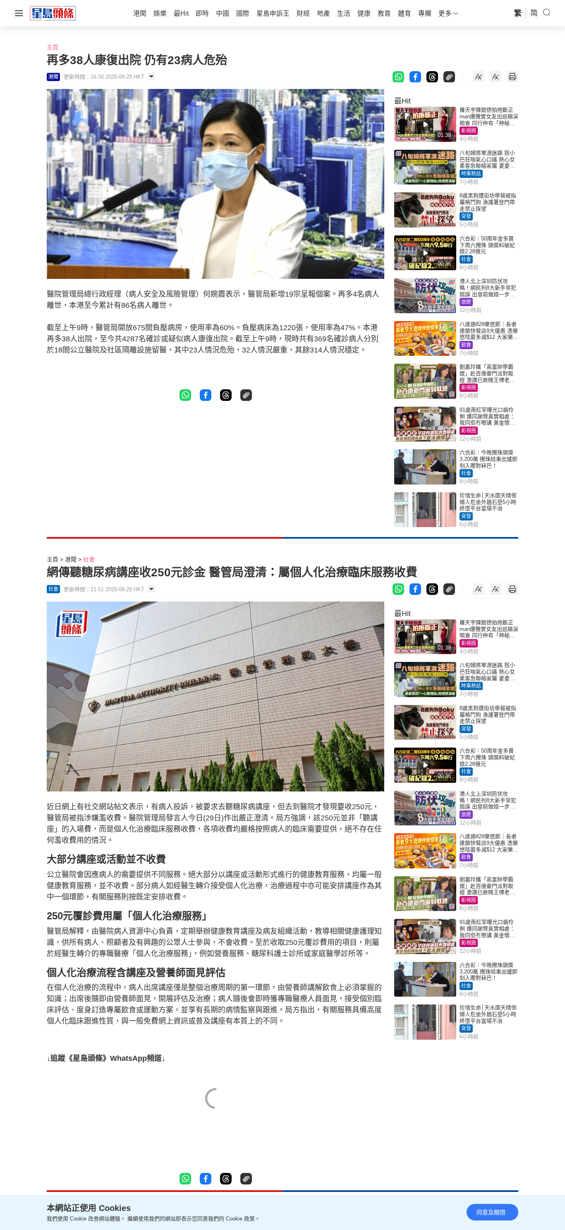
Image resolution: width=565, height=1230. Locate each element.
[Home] (53, 13)
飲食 (466, 345)
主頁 (52, 47)
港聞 (71, 559)
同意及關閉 (490, 1212)
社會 (466, 259)
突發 (466, 216)
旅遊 (466, 302)
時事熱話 (471, 173)
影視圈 (468, 130)
